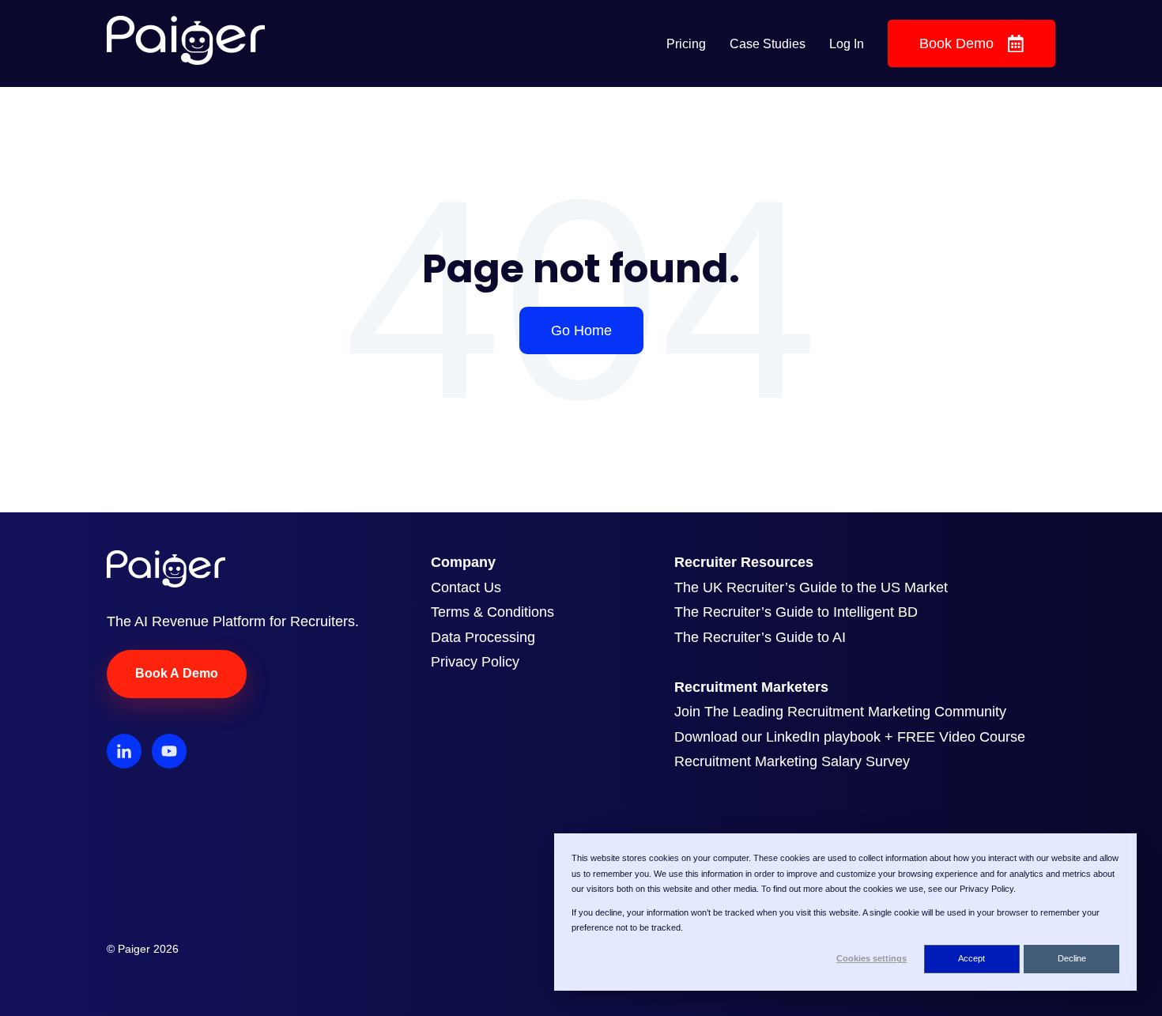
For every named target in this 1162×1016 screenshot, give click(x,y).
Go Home (581, 330)
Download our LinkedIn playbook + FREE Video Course (849, 737)
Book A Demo (176, 673)
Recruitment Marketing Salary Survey (792, 761)
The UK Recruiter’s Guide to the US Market (811, 587)
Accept (971, 958)
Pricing (686, 44)
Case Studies (767, 44)
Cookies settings (871, 958)
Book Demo (956, 43)
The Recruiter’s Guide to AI (760, 637)
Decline (1072, 958)
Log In (846, 44)
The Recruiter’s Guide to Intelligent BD (796, 612)
